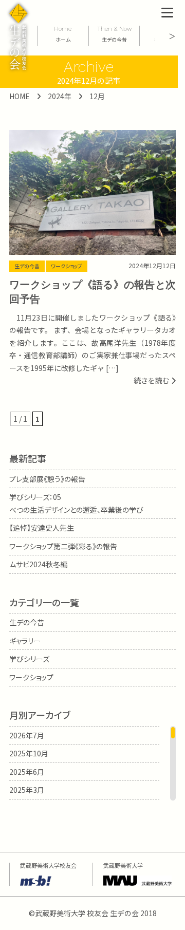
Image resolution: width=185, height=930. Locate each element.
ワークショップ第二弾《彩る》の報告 (63, 546)
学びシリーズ (29, 659)
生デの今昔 (27, 266)
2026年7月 (26, 735)
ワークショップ (66, 266)
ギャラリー (25, 641)
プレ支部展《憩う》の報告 (47, 479)
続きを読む (152, 380)
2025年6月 (26, 772)
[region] (92, 763)
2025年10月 (28, 753)
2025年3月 (26, 790)
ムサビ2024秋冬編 (38, 564)
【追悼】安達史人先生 (41, 528)
